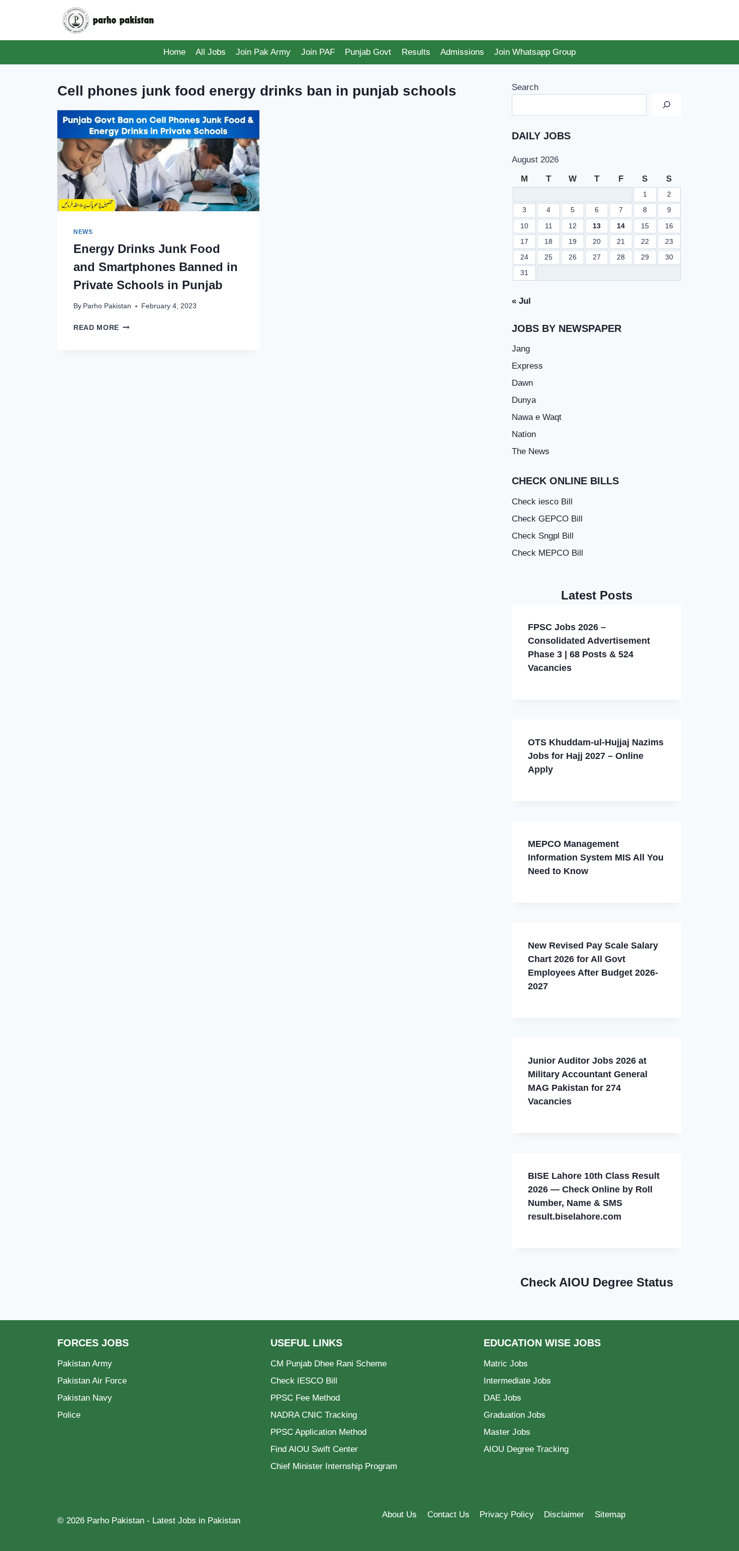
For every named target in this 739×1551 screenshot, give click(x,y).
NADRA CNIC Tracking (313, 1415)
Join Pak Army (263, 52)
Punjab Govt (368, 52)
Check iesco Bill (542, 501)
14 (621, 226)
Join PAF (318, 52)
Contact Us (448, 1514)
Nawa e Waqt (537, 417)
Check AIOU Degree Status (596, 1282)
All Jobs (211, 52)
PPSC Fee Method (305, 1398)
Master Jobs (507, 1432)
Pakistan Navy (84, 1398)
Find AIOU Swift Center (314, 1449)
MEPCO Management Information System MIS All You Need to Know (596, 857)
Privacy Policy (507, 1514)
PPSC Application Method (318, 1432)
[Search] (667, 105)
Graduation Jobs (514, 1415)
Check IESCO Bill (303, 1381)
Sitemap (610, 1514)
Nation (524, 434)
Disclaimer (564, 1514)
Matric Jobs (506, 1363)
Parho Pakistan (107, 306)
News (83, 231)
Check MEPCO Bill (547, 553)
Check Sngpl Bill (543, 536)
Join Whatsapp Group (535, 52)
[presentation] (158, 160)
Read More (101, 327)
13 (597, 226)
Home (174, 52)
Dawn (522, 383)
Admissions (462, 52)
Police (68, 1415)
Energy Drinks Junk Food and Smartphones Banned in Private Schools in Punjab (155, 267)
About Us (399, 1514)
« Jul (521, 301)
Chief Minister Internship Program (333, 1466)
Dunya (524, 400)
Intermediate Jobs (517, 1381)
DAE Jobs (502, 1398)
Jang (521, 349)
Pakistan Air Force (92, 1381)
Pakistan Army (84, 1363)
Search (525, 87)
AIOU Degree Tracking (526, 1449)
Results (416, 52)
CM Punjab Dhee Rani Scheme (328, 1363)
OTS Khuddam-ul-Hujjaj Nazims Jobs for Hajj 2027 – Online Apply (596, 755)
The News (530, 451)
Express (527, 366)
